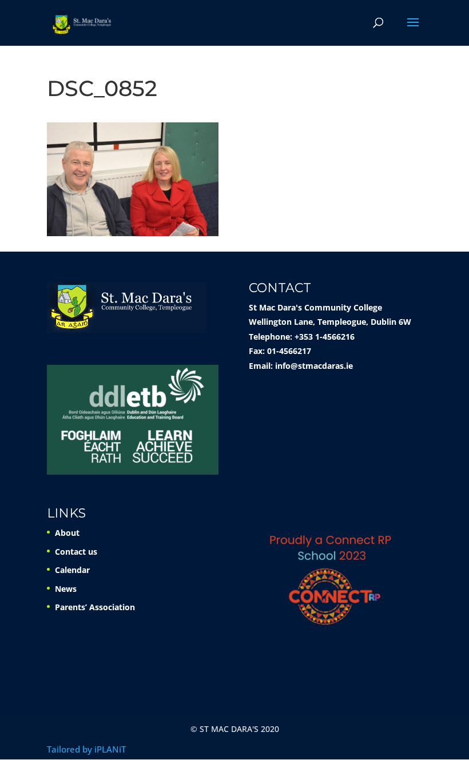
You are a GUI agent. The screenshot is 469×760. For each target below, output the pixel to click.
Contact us (76, 551)
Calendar (72, 569)
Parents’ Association (95, 607)
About (67, 532)
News (66, 588)
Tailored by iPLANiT (86, 749)
